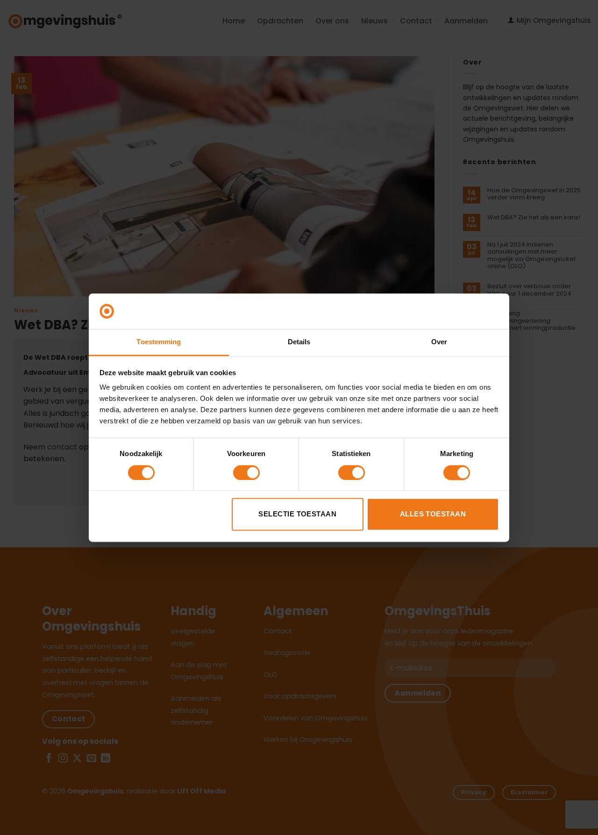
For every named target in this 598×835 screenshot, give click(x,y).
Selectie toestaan (297, 514)
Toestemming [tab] (158, 342)
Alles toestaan (433, 514)
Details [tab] (299, 342)
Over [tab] (439, 342)
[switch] (246, 472)
